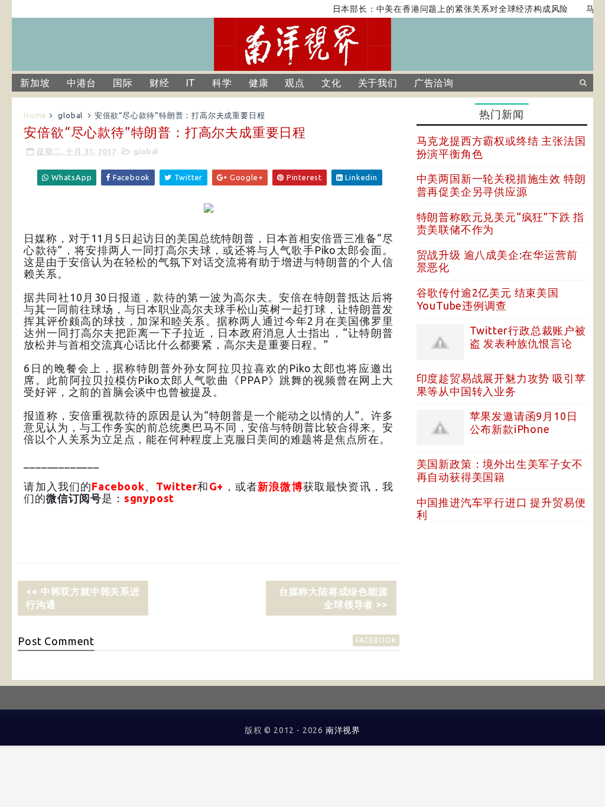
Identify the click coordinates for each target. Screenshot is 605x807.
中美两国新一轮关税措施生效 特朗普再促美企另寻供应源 (501, 185)
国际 (123, 82)
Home (35, 115)
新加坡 (35, 82)
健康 (259, 82)
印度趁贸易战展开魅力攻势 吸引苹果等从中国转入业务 (501, 384)
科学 (222, 82)
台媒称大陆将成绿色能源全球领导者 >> (333, 598)
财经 (159, 82)
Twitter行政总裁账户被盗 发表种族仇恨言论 (528, 336)
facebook (376, 640)
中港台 (81, 82)
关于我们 (378, 82)
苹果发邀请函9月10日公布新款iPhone (524, 422)
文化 (331, 82)
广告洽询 (434, 82)
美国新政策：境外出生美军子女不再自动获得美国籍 (500, 470)
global (70, 115)
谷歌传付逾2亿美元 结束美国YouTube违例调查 (488, 299)
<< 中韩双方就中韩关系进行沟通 (82, 598)
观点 (295, 82)
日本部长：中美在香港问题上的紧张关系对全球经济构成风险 (439, 9)
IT (191, 82)
